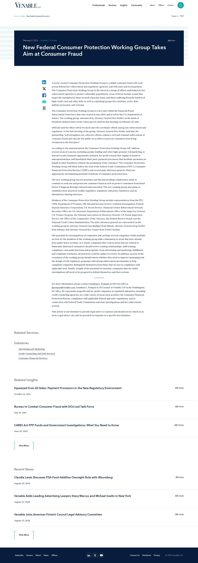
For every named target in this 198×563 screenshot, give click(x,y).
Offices (161, 5)
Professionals (98, 5)
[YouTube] (101, 555)
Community (136, 5)
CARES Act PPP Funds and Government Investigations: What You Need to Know (66, 425)
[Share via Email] (44, 102)
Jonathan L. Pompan (48, 40)
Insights (123, 5)
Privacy (157, 555)
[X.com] (95, 555)
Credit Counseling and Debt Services (36, 353)
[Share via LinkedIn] (44, 82)
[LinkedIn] (88, 555)
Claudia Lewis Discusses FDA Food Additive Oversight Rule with (63, 477)
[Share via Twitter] (44, 89)
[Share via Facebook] (44, 95)
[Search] (180, 5)
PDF (182, 16)
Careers (171, 5)
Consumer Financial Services (32, 358)
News (46, 555)
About (152, 5)
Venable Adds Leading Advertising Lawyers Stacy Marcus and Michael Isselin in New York (72, 496)
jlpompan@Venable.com (63, 287)
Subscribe (19, 555)
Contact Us (134, 555)
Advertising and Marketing (31, 349)
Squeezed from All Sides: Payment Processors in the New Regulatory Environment (68, 388)
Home (16, 16)
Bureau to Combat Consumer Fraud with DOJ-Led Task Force (54, 406)
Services (112, 5)
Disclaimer (146, 555)
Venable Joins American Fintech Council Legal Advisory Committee (58, 514)
